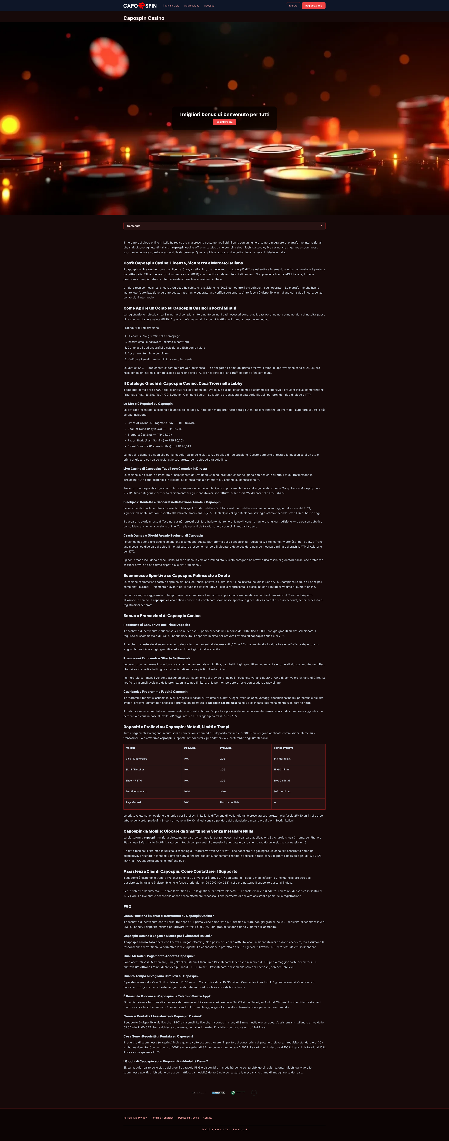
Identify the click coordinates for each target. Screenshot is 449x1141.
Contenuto (133, 225)
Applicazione (191, 5)
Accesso (209, 5)
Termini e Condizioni (162, 1117)
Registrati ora (224, 121)
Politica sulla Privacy (135, 1117)
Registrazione (313, 5)
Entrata (293, 5)
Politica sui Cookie (188, 1117)
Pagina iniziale (171, 5)
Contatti (207, 1117)
